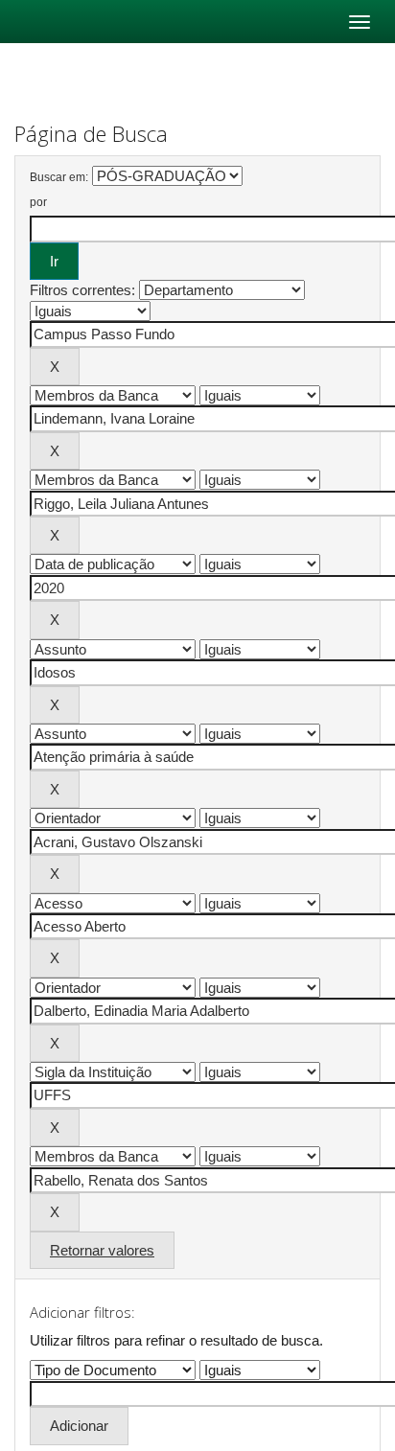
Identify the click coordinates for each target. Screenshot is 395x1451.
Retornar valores (102, 1250)
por (38, 202)
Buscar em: (59, 177)
